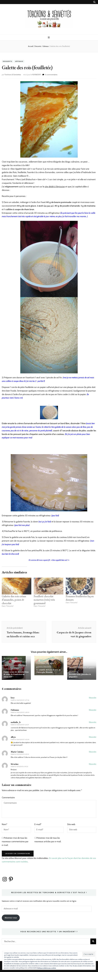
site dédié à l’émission (55, 186)
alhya (13, 737)
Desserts (7, 61)
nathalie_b (16, 722)
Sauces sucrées (20, 665)
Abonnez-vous (11, 918)
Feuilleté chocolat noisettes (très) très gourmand (44, 599)
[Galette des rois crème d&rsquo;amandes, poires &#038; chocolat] (16, 586)
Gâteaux (19, 61)
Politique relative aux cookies (46, 968)
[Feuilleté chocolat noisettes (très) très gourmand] (48, 586)
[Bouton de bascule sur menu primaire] (49, 37)
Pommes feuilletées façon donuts (80, 597)
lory (12, 697)
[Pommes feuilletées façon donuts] (80, 586)
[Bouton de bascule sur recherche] (94, 2)
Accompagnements (13, 658)
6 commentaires (51, 75)
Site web (71, 824)
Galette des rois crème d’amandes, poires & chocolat (14, 599)
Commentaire (8, 797)
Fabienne (15, 710)
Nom (4, 824)
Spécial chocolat (11, 669)
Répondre (92, 697)
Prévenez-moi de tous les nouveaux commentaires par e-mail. (15, 841)
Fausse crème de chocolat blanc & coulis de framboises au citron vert (16, 674)
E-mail (37, 824)
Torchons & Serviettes (12, 75)
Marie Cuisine (17, 751)
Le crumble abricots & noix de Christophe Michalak (48, 671)
